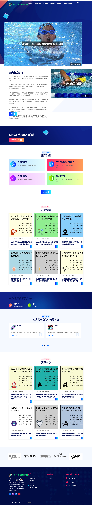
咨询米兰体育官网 (68, 3)
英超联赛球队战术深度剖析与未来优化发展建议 (21, 280)
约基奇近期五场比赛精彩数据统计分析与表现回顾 (46, 280)
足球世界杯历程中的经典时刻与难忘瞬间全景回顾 (72, 243)
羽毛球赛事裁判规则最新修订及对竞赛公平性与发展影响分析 (46, 396)
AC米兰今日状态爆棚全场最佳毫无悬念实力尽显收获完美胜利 (21, 243)
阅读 (12, 114)
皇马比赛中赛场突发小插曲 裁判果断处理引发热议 (72, 396)
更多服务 (44, 192)
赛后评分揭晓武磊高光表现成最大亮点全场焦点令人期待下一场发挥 (21, 397)
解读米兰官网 (38, 3)
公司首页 (30, 3)
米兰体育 (30, 502)
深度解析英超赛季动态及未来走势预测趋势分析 (21, 435)
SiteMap (51, 478)
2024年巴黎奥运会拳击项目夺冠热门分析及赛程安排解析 (47, 243)
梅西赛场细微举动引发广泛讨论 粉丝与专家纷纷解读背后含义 (72, 435)
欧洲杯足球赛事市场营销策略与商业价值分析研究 (46, 435)
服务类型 (59, 3)
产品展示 (45, 3)
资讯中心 (52, 3)
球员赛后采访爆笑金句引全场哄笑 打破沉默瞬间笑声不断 (72, 280)
